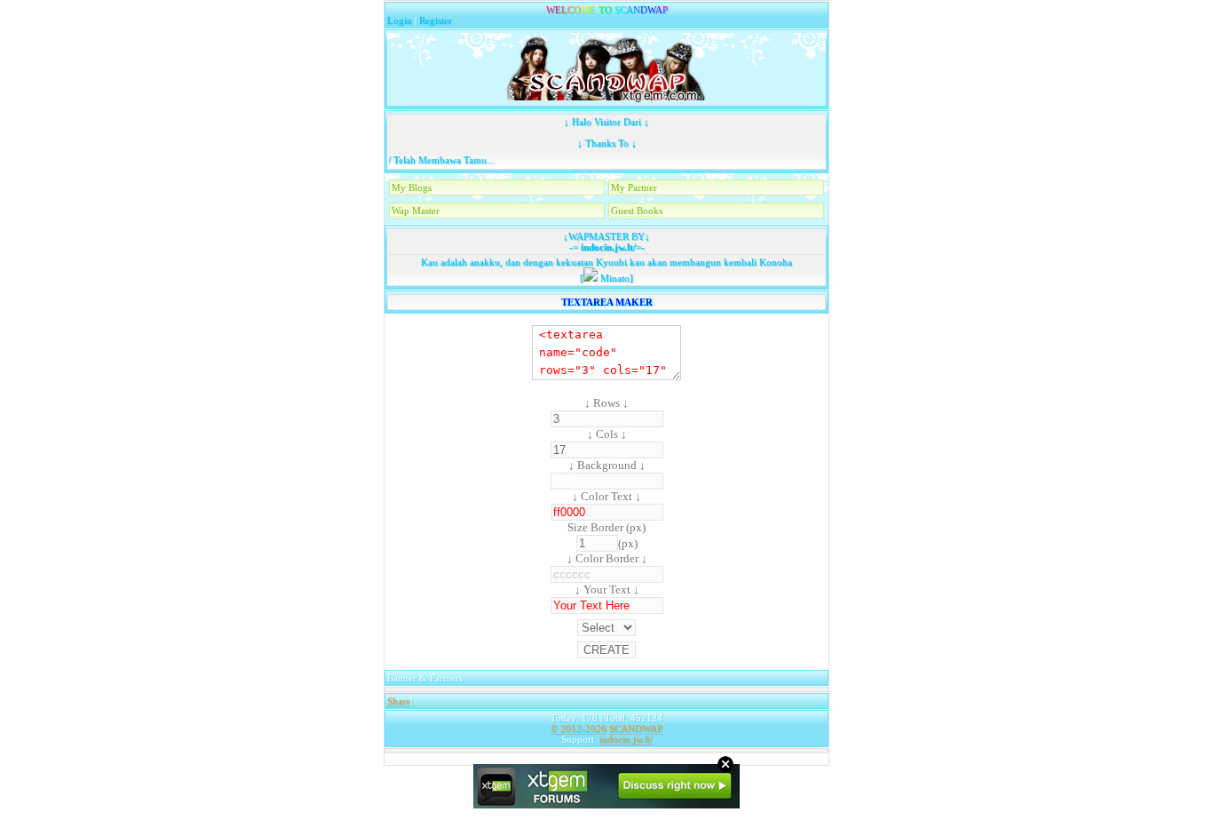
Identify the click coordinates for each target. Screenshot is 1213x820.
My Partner (634, 187)
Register (435, 20)
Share (398, 701)
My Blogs (412, 187)
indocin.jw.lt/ (607, 247)
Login (399, 20)
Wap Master (416, 210)
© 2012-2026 (578, 728)
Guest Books (636, 210)
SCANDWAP (635, 728)
